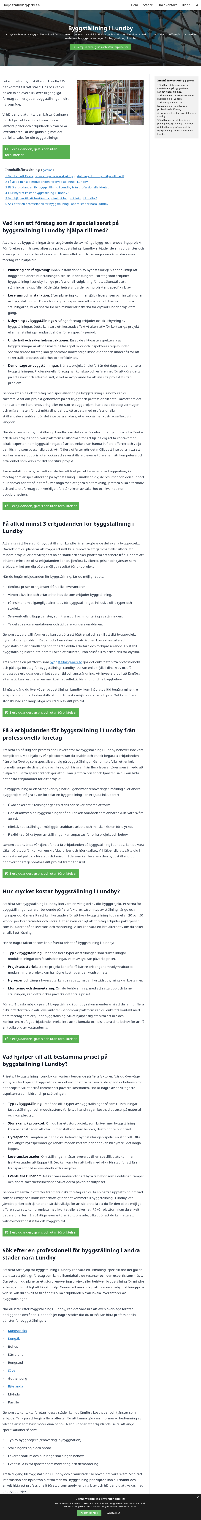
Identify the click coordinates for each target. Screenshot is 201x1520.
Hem (134, 5)
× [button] (197, 1497)
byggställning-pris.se (66, 662)
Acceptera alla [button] (89, 1513)
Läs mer (133, 1506)
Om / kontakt (167, 5)
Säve (11, 1370)
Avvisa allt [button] (113, 1513)
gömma (47, 170)
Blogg (186, 5)
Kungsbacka (17, 1330)
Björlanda (15, 1386)
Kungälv (14, 1338)
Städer (147, 5)
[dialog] (100, 1507)
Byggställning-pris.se (21, 5)
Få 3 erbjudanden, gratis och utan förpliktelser (100, 47)
